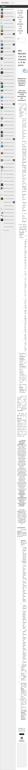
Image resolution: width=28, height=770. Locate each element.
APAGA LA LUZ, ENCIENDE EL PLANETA (13, 181)
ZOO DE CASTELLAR (8, 93)
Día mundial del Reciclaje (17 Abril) (11, 163)
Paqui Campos (21, 731)
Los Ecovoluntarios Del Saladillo (11, 55)
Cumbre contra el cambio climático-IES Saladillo (14, 27)
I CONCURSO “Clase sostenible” (11, 121)
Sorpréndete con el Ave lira (9, 188)
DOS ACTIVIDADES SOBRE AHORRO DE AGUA (14, 212)
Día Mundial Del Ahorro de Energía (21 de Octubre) (15, 219)
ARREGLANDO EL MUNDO (10, 114)
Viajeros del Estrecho (8, 13)
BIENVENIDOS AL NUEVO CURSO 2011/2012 (14, 153)
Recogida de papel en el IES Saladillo (12, 65)
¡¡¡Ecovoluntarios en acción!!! (10, 30)
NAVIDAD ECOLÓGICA (9, 216)
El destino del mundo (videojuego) (11, 223)
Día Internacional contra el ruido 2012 (12, 104)
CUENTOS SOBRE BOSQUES (10, 174)
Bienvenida (6, 230)
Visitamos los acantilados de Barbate (11, 97)
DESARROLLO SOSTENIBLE (10, 195)
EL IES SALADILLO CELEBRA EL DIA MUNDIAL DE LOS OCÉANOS (20, 21)
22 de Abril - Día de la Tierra (10, 100)
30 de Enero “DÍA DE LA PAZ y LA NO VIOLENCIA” (14, 205)
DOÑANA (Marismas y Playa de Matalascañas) (14, 90)
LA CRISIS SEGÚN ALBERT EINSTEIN (12, 139)
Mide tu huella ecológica (9, 191)
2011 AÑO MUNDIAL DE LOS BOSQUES (12, 198)
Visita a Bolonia (7, 48)
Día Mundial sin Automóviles (10, 149)
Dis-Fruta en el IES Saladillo (10, 16)
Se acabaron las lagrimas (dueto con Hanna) (13, 135)
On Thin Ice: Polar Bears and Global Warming (13, 184)
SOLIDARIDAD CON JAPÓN (10, 177)
